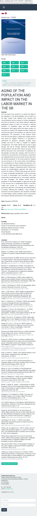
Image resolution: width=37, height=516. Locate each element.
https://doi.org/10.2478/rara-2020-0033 (15, 282)
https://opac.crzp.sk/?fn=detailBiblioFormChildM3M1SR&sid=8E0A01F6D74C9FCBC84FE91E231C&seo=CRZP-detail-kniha (18, 348)
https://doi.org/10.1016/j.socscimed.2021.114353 (20, 298)
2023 (4, 66)
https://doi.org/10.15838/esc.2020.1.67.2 (13, 274)
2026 (4, 62)
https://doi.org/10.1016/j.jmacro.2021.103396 (19, 306)
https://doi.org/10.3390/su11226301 (11, 329)
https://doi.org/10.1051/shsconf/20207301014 (15, 358)
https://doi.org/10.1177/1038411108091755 (20, 263)
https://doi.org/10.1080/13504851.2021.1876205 (21, 321)
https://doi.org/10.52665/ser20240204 (15, 209)
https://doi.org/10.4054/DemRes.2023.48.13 (17, 314)
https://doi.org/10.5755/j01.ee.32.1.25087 (13, 449)
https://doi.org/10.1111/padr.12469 (13, 374)
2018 (22, 71)
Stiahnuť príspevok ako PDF (9, 463)
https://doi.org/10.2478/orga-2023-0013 (13, 391)
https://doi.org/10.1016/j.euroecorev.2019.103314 (15, 425)
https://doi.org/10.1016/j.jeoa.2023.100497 (18, 417)
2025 (13, 62)
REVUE (5, 81)
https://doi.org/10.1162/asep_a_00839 (12, 366)
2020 (4, 71)
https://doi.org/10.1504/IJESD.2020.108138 (13, 249)
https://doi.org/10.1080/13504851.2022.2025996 (15, 382)
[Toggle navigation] (3, 7)
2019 (13, 71)
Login (4, 510)
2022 (13, 66)
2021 (22, 66)
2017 (4, 75)
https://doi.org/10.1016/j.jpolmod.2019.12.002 (14, 399)
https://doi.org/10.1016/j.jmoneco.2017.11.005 (14, 289)
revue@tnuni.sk (9, 488)
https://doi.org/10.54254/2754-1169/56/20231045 (16, 407)
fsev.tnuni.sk (10, 492)
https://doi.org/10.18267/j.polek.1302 (12, 459)
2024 (22, 62)
